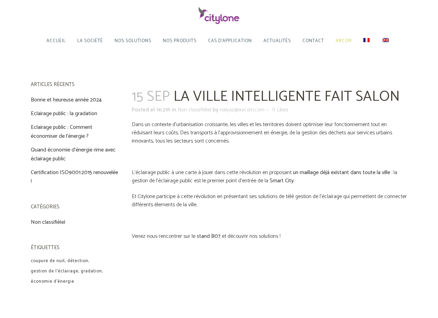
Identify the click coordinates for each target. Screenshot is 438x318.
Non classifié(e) (48, 222)
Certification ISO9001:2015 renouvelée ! (74, 177)
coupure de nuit (48, 261)
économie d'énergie (52, 281)
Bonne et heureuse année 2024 (66, 100)
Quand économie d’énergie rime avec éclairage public (73, 154)
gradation (91, 271)
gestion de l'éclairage (54, 271)
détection (77, 261)
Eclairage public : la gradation (64, 113)
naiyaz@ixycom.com (242, 109)
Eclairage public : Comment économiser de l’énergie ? (61, 132)
